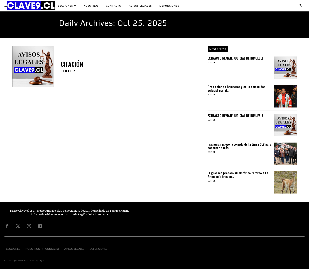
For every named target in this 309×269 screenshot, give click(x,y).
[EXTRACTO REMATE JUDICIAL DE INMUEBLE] (285, 68)
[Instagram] (29, 226)
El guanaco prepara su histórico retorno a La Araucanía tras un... (238, 175)
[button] (300, 5)
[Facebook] (6, 226)
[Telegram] (40, 226)
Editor (68, 71)
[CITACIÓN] (32, 66)
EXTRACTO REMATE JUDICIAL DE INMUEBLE (235, 58)
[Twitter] (18, 226)
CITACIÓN (72, 64)
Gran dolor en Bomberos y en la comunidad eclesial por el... (236, 88)
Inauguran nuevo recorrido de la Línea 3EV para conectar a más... (239, 146)
